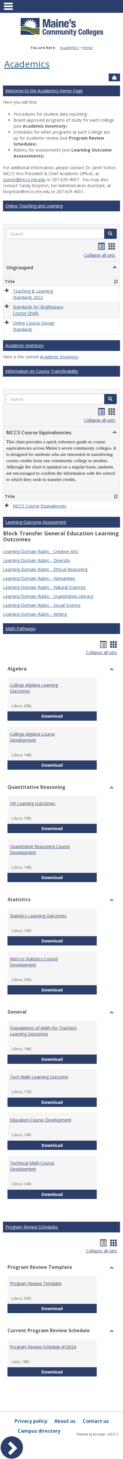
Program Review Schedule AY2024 (43, 1347)
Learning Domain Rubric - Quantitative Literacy (48, 596)
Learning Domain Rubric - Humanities (39, 578)
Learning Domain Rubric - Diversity (36, 560)
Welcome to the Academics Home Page (44, 91)
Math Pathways (20, 628)
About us (65, 1421)
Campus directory (39, 1431)
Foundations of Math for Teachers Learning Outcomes (43, 1031)
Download (69, 716)
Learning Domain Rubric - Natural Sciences (44, 587)
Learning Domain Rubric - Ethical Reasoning (45, 569)
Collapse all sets (99, 255)
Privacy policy (31, 1421)
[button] (110, 234)
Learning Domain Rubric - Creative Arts (40, 551)
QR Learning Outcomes (32, 803)
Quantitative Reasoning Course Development (40, 849)
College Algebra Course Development (32, 737)
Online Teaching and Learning (34, 206)
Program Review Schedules (31, 1227)
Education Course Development (40, 1120)
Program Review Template (35, 1283)
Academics (69, 47)
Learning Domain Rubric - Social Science (42, 605)
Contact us (96, 1421)
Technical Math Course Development (32, 1166)
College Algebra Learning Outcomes (34, 688)
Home (87, 47)
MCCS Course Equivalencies (39, 506)
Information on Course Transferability (41, 371)
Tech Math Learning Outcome (39, 1077)
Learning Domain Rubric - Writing (35, 614)
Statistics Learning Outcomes (38, 916)
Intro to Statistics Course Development (34, 962)
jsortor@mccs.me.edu (24, 179)
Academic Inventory (24, 345)
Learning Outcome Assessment (35, 522)
